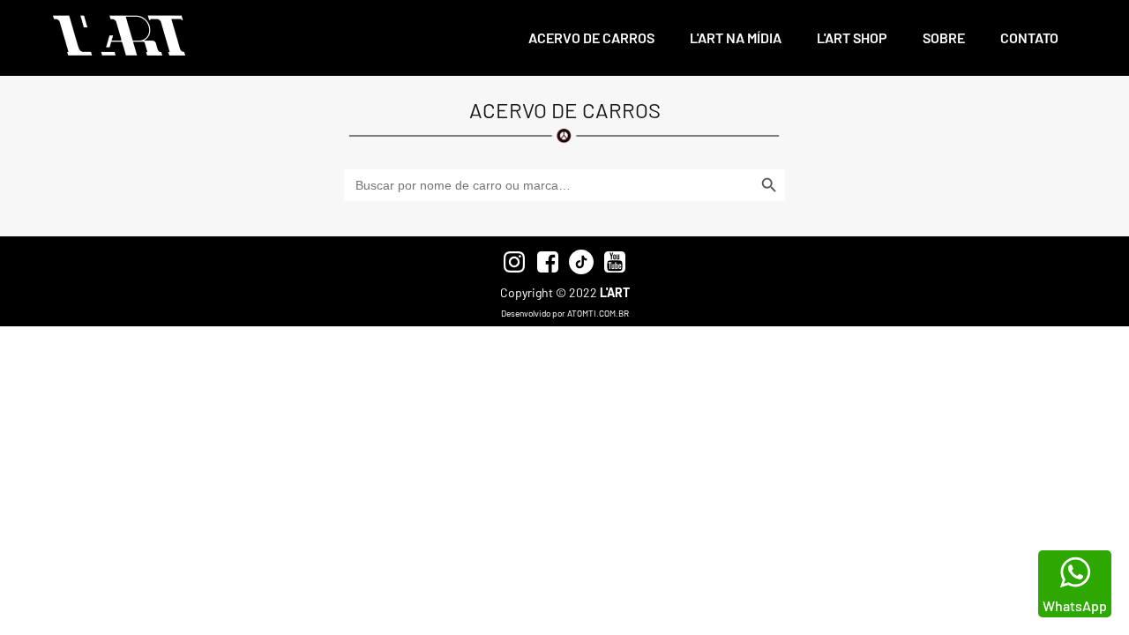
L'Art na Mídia (735, 37)
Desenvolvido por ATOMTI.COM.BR (565, 313)
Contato (1029, 37)
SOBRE (944, 37)
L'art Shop (852, 37)
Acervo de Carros (591, 37)
